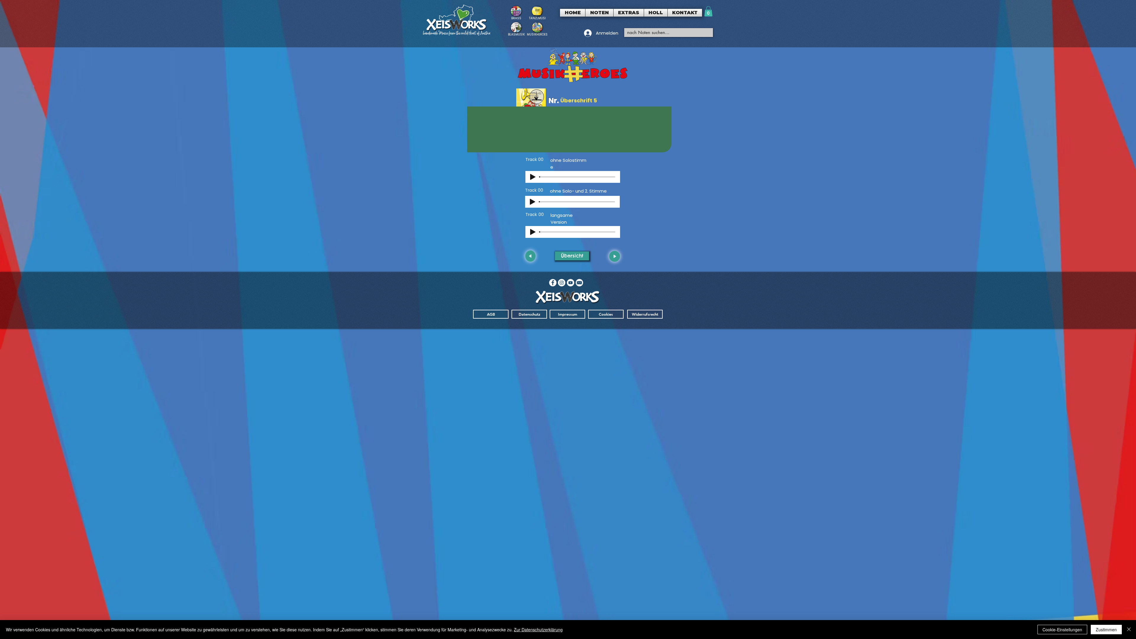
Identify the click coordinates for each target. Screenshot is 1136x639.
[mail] (579, 282)
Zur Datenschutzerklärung (538, 629)
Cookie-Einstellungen (1062, 629)
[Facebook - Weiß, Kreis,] (552, 282)
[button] (599, 13)
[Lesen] (516, 13)
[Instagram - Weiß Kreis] (561, 282)
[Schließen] (1128, 629)
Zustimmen (1106, 629)
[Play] (532, 177)
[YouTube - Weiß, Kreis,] (570, 282)
